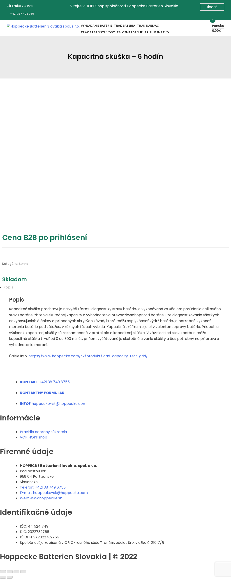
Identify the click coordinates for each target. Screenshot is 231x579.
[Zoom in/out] (23, 571)
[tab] (113, 287)
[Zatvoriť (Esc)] (3, 571)
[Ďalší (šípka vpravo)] (10, 577)
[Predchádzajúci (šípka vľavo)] (3, 577)
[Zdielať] (10, 571)
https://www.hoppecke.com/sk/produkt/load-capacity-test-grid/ (88, 356)
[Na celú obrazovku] (16, 571)
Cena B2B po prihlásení (44, 237)
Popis (8, 287)
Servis (23, 263)
